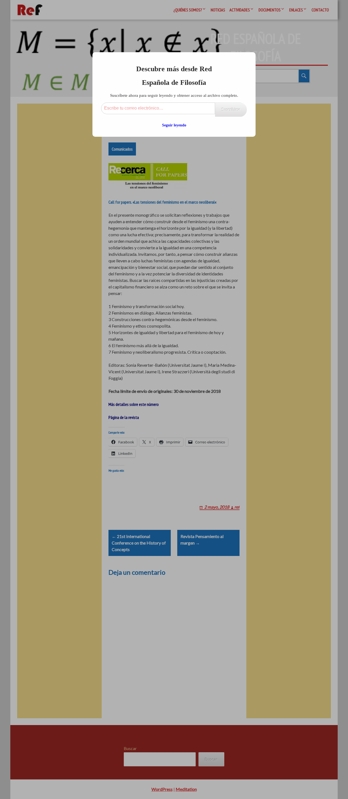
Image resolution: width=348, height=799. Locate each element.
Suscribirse (231, 109)
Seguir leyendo (174, 125)
